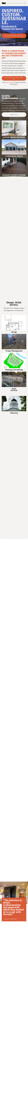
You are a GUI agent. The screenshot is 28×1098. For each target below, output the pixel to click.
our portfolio (11, 82)
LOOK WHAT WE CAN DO (14, 78)
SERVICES (14, 114)
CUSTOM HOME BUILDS (14, 36)
